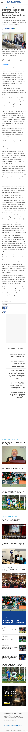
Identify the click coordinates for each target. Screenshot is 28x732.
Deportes (4, 654)
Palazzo (4, 311)
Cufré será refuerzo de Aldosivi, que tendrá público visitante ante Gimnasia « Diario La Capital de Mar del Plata (16, 386)
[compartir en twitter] (11, 60)
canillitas (5, 308)
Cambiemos (5, 307)
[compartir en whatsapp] (17, 60)
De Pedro (5, 309)
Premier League (5, 636)
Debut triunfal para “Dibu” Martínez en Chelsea (8, 638)
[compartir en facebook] (5, 60)
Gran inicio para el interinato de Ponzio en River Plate (10, 647)
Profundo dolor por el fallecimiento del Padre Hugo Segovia (13, 443)
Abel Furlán (5, 306)
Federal (23, 668)
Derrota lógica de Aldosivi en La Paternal (14, 468)
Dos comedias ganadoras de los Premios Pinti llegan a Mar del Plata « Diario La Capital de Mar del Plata (16, 395)
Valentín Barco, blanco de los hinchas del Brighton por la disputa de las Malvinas (9, 658)
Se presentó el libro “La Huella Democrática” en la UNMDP (11, 519)
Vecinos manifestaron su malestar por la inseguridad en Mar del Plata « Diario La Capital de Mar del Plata (16, 364)
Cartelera (13, 725)
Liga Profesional (6, 617)
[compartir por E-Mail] (23, 60)
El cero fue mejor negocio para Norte (10, 629)
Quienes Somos (18, 725)
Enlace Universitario (20, 525)
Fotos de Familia (6, 725)
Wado (4, 312)
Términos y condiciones (8, 727)
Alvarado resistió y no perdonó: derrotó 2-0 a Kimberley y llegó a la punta (13, 491)
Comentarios (5, 64)
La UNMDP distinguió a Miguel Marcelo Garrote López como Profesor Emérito (13, 544)
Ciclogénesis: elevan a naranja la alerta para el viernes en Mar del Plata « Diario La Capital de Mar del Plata (16, 355)
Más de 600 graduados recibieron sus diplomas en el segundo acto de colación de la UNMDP (14, 569)
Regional (4, 627)
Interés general (6, 7)
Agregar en (9, 28)
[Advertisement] (14, 328)
